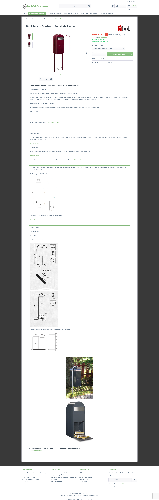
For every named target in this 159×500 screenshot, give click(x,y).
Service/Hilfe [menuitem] (132, 1)
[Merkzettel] (113, 6)
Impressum (83, 475)
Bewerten (106, 59)
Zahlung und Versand (86, 477)
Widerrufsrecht (84, 479)
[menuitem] (75, 6)
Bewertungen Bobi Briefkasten (59, 472)
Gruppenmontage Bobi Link (59, 475)
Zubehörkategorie (79, 159)
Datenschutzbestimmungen (124, 483)
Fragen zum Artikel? (36, 450)
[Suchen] (89, 6)
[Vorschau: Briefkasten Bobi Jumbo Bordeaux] (29, 36)
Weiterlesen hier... (35, 143)
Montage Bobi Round (57, 481)
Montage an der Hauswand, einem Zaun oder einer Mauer (64, 478)
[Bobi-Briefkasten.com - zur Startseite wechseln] (36, 6)
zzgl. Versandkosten (103, 37)
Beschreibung (32, 79)
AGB (81, 472)
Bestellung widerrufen (132, 9)
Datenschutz (83, 481)
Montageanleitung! (53, 122)
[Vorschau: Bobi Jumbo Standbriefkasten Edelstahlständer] (29, 45)
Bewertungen (45, 79)
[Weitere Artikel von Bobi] (125, 28)
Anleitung (32, 219)
